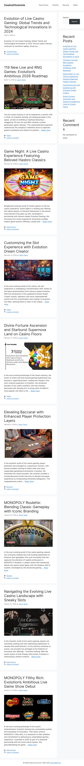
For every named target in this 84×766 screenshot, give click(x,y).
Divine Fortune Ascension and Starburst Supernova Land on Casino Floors (25, 329)
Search (66, 18)
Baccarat (66, 5)
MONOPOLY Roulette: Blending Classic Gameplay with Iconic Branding (26, 506)
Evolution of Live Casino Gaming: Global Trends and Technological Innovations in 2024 (27, 24)
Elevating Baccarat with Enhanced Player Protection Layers (27, 416)
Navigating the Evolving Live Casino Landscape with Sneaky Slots (27, 595)
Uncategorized (11, 51)
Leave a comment (12, 54)
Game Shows (43, 5)
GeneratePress (55, 763)
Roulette (55, 5)
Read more (45, 130)
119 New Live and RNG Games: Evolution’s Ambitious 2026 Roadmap (26, 71)
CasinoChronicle (14, 5)
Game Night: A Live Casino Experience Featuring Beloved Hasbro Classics (26, 155)
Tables (75, 5)
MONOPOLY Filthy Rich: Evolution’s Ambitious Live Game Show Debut (25, 682)
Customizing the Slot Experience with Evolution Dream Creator (25, 247)
